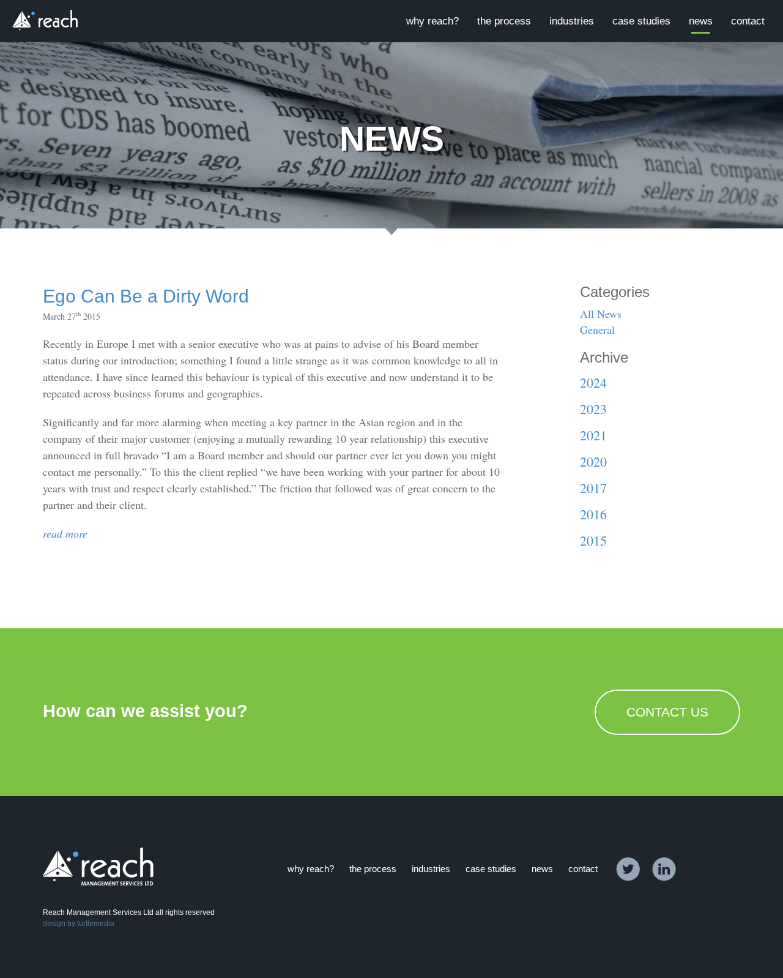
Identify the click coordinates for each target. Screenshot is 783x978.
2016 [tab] (593, 514)
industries (571, 21)
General (597, 329)
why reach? (432, 21)
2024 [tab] (593, 382)
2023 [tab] (593, 409)
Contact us (667, 712)
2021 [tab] (593, 435)
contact (748, 21)
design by (59, 923)
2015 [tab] (593, 540)
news (701, 21)
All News (601, 313)
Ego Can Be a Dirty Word (146, 296)
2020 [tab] (593, 461)
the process (504, 21)
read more (65, 533)
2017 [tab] (593, 488)
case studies (641, 21)
